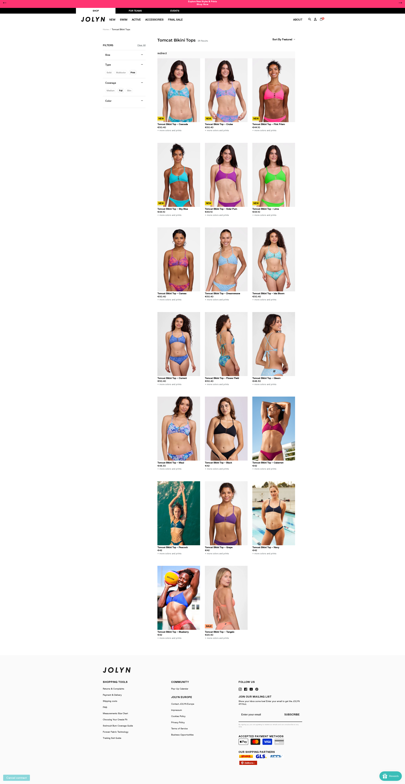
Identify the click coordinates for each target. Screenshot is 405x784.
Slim (129, 90)
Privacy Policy (178, 722)
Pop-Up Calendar (179, 689)
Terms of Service (179, 728)
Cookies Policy (178, 716)
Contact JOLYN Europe (182, 704)
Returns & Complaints (113, 689)
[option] (202, 3)
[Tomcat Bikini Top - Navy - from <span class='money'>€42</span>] (273, 513)
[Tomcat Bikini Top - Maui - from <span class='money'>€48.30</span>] (178, 429)
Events (174, 11)
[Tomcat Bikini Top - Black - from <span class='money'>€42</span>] (226, 429)
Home (106, 29)
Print (133, 72)
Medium (111, 90)
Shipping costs (110, 701)
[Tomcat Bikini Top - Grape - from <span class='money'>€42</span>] (226, 513)
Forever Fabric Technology (115, 732)
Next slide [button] (400, 2)
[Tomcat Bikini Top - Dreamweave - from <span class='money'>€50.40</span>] (226, 259)
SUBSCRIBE (292, 714)
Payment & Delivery (112, 695)
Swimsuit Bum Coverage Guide (118, 726)
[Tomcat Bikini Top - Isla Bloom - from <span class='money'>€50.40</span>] (273, 259)
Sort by (276, 39)
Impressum (176, 710)
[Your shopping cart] (322, 23)
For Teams (135, 11)
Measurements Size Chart (115, 713)
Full (120, 90)
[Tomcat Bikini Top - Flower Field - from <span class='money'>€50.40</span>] (226, 344)
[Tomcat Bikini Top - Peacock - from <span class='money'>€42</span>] (178, 513)
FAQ (105, 707)
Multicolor (121, 72)
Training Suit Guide (112, 738)
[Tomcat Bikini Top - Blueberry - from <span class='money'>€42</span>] (178, 598)
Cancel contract (16, 777)
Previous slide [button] (4, 2)
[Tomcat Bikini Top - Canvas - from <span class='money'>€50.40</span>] (178, 259)
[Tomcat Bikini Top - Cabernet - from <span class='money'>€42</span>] (273, 429)
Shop (96, 11)
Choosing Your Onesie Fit (115, 719)
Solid (109, 72)
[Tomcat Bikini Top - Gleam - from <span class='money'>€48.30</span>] (273, 344)
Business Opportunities (182, 735)
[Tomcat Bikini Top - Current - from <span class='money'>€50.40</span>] (178, 344)
